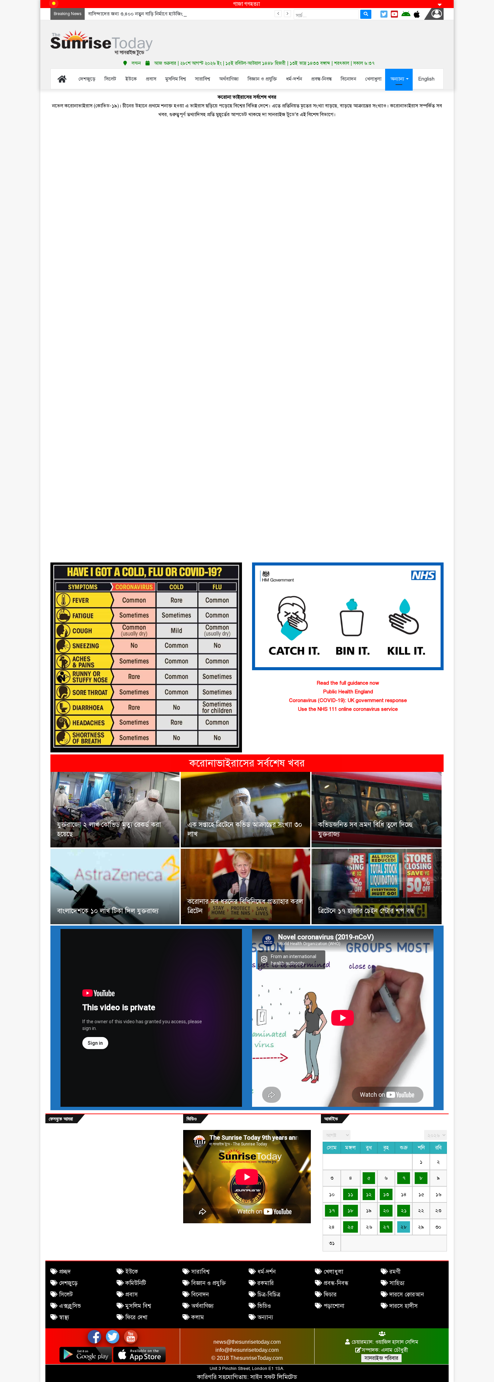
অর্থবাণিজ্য (202, 1306)
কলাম (197, 1317)
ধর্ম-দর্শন (266, 1271)
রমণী (395, 1271)
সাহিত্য (397, 1283)
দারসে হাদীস (403, 1306)
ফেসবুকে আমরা (61, 1118)
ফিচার (330, 1294)
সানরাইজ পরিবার (381, 1358)
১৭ (332, 1210)
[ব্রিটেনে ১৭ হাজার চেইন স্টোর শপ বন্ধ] (377, 886)
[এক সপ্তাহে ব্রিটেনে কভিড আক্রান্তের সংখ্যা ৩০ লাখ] (245, 809)
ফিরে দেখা (136, 1317)
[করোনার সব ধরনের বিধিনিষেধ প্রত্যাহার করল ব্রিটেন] (245, 886)
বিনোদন (200, 1294)
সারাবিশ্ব (200, 1271)
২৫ (350, 1227)
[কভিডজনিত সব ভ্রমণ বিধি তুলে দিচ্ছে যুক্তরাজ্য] (377, 809)
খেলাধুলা (333, 1271)
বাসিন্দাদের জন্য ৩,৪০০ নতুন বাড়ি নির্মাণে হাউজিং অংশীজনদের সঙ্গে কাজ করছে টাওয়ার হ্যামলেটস (181, 14)
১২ (369, 1194)
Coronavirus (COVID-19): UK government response (348, 700)
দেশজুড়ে (68, 1283)
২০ (386, 1210)
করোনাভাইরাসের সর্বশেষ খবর (247, 763)
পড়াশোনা (334, 1306)
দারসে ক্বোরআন (406, 1294)
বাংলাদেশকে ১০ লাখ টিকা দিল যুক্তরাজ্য (108, 911)
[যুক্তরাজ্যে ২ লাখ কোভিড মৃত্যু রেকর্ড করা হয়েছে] (114, 809)
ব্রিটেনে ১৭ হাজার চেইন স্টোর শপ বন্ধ (366, 911)
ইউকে (131, 1271)
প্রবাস (131, 1294)
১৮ (350, 1210)
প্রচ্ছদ (65, 1271)
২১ (404, 1210)
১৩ (386, 1194)
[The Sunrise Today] (101, 43)
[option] (247, 849)
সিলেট (66, 1294)
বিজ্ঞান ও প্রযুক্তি (208, 1283)
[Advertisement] (314, 37)
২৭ (386, 1227)
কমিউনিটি (135, 1283)
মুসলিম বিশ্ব (138, 1306)
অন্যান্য (265, 1317)
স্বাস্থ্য (64, 1317)
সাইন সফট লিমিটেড (273, 1377)
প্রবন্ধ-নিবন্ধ (336, 1283)
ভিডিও (264, 1306)
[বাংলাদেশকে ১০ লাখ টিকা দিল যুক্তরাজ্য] (114, 886)
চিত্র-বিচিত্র (268, 1294)
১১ (350, 1194)
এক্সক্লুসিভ (70, 1306)
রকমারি (265, 1283)
